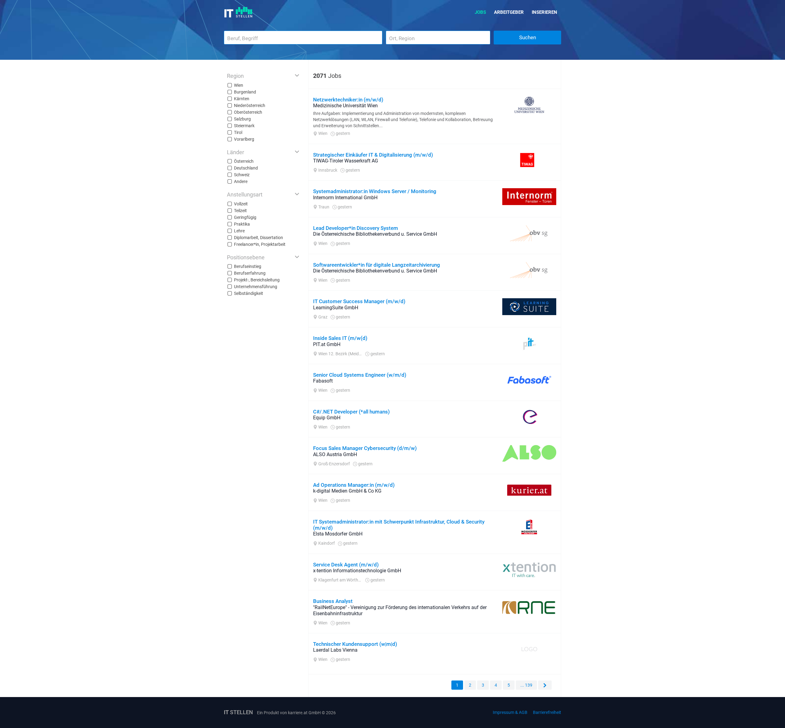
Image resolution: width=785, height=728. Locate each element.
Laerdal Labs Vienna (335, 650)
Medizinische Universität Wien (345, 106)
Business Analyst (333, 601)
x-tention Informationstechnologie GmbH (357, 571)
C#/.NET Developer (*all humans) (351, 412)
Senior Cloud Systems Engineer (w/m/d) (359, 375)
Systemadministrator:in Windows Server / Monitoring (374, 191)
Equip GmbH (326, 418)
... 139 (526, 685)
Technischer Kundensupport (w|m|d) (355, 644)
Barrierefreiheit (547, 712)
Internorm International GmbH (345, 197)
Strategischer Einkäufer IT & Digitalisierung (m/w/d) (373, 155)
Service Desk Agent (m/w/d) (346, 565)
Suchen (527, 37)
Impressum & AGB (510, 712)
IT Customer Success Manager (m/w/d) (359, 301)
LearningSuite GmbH (335, 308)
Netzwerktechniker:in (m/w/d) (348, 100)
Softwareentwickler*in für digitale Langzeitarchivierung (376, 265)
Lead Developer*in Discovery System (355, 228)
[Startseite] (238, 12)
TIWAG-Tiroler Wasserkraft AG (345, 161)
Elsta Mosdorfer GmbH (337, 534)
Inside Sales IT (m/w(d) (340, 338)
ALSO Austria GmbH (335, 454)
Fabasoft (323, 381)
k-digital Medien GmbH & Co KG (347, 491)
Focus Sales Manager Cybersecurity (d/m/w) (365, 448)
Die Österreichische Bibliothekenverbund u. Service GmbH (375, 234)
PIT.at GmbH (326, 344)
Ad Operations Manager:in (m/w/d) (354, 485)
